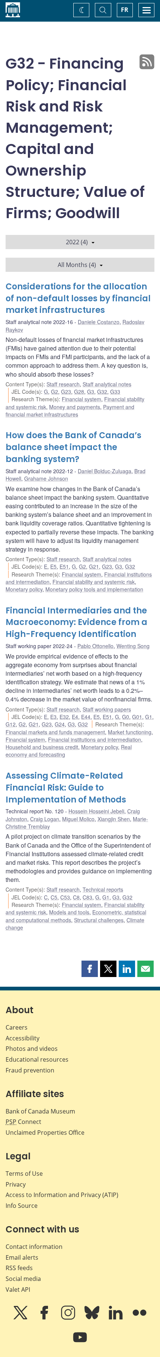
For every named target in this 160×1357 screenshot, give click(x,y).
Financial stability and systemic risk (93, 581)
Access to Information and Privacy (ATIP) (62, 1195)
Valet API (18, 1289)
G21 (94, 566)
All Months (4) (77, 265)
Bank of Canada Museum (40, 1111)
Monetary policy (24, 589)
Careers (17, 1027)
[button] (89, 969)
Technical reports (103, 889)
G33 (115, 391)
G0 (125, 716)
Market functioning (129, 732)
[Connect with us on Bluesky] (93, 1318)
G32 (102, 391)
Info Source (22, 1205)
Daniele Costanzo (98, 322)
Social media (23, 1279)
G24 (60, 724)
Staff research (63, 384)
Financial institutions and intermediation (94, 739)
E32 (64, 716)
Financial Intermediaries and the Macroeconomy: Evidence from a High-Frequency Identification (76, 622)
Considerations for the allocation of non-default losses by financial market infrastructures (78, 298)
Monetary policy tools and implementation (94, 589)
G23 (66, 391)
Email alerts (22, 1257)
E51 (64, 566)
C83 (87, 897)
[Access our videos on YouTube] (80, 1342)
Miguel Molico (78, 819)
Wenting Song (133, 646)
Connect (23, 1122)
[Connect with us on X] (21, 1318)
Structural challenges (99, 920)
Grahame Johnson (46, 478)
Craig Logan (44, 819)
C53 (65, 897)
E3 (53, 716)
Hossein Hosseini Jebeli (96, 811)
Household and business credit (42, 747)
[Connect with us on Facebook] (45, 1318)
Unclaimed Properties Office (45, 1132)
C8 (76, 897)
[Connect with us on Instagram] (69, 1318)
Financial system (81, 399)
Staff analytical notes (107, 384)
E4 (75, 716)
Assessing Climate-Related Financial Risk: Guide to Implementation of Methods (66, 787)
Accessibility (22, 1038)
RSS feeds (19, 1268)
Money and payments (74, 407)
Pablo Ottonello (95, 646)
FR (124, 10)
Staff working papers (107, 709)
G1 (148, 716)
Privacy (16, 1184)
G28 (79, 391)
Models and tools (69, 912)
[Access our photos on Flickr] (139, 1318)
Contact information (34, 1247)
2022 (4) (77, 242)
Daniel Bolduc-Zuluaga (104, 471)
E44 (85, 716)
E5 (53, 566)
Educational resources (37, 1059)
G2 (54, 391)
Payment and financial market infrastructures (70, 410)
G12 (11, 724)
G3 (90, 391)
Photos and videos (32, 1049)
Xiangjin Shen (113, 819)
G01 (137, 716)
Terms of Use (24, 1173)
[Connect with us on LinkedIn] (116, 1318)
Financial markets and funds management (55, 732)
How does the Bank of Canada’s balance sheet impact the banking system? (73, 447)
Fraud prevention (30, 1070)
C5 (54, 897)
